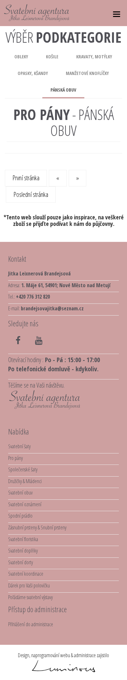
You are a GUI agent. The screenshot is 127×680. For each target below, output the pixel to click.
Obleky (21, 56)
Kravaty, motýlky (94, 56)
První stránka (25, 177)
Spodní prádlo (20, 515)
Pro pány (15, 458)
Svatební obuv (20, 492)
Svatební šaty (19, 446)
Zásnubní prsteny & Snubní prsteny (37, 527)
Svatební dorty (20, 562)
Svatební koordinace (25, 573)
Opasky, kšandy (33, 73)
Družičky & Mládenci (25, 481)
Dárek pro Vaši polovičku (29, 585)
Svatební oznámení (24, 504)
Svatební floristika (23, 539)
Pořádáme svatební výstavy (30, 597)
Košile (52, 56)
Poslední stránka (30, 194)
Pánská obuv (63, 90)
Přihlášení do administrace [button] (30, 624)
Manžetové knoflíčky (87, 73)
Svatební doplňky (23, 550)
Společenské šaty (22, 469)
